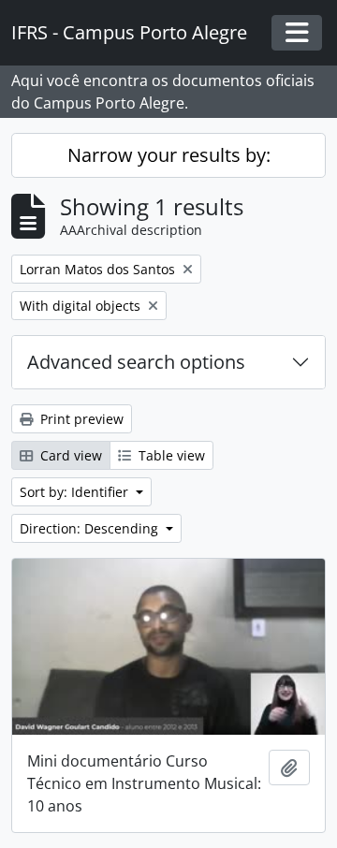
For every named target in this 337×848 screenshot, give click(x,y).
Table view (170, 455)
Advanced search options (136, 361)
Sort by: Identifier (76, 492)
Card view (69, 455)
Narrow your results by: (169, 155)
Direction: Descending (91, 528)
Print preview (80, 419)
